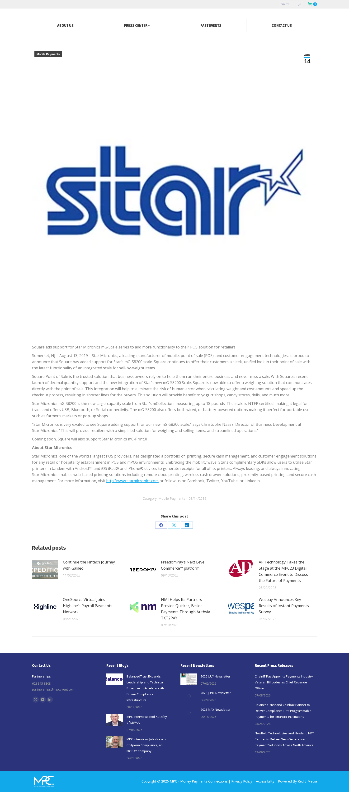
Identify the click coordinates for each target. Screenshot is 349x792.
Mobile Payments (48, 54)
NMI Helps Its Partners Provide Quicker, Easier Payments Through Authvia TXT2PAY (185, 609)
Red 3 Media (307, 781)
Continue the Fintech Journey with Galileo (89, 565)
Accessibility (265, 781)
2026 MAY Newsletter (216, 709)
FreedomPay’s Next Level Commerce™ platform (183, 565)
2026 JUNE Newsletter (216, 693)
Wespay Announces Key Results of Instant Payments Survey (284, 605)
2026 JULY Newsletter (215, 676)
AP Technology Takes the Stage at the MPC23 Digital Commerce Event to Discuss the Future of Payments (283, 571)
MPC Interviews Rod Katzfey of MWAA (147, 719)
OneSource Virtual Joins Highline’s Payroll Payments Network (87, 605)
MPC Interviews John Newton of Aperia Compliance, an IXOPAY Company (147, 745)
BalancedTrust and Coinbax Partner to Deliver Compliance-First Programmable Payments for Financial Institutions (283, 711)
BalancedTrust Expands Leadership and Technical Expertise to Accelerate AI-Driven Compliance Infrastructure (145, 688)
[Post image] (45, 569)
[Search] (299, 4)
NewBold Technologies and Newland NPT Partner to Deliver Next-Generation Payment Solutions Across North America (284, 739)
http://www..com (132, 480)
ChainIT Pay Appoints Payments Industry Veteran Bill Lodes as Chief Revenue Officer (284, 682)
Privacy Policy (241, 781)
